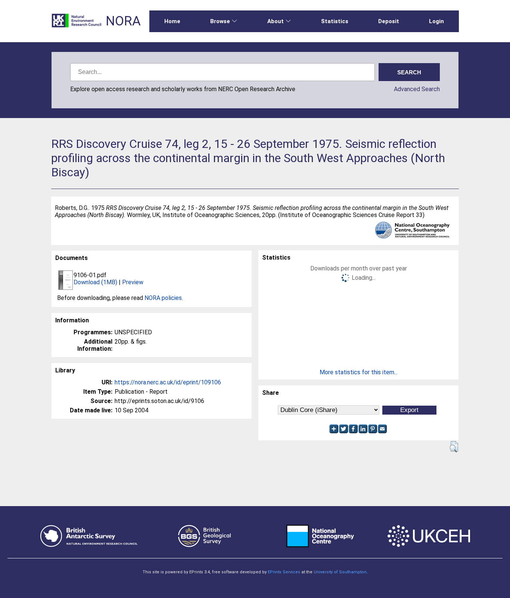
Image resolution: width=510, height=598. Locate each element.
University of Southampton (340, 572)
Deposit (388, 21)
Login (436, 21)
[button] (454, 446)
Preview (132, 282)
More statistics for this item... (359, 372)
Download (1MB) (95, 282)
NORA (123, 21)
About (275, 21)
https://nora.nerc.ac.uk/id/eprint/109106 (168, 382)
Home (172, 21)
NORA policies (163, 297)
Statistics (334, 21)
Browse (220, 21)
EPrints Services (284, 572)
